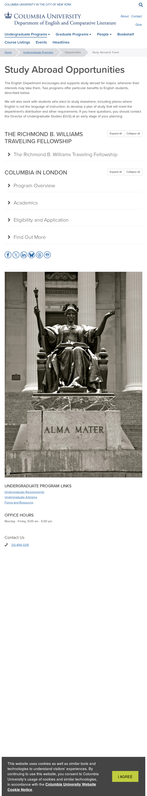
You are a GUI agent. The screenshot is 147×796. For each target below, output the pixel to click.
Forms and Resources (19, 502)
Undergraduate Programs (38, 52)
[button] (8, 254)
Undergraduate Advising (21, 497)
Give (139, 24)
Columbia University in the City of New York (38, 4)
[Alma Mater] (73, 375)
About (125, 16)
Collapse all (133, 134)
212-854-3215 (20, 545)
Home (8, 52)
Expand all (116, 134)
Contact (136, 16)
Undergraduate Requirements (24, 492)
